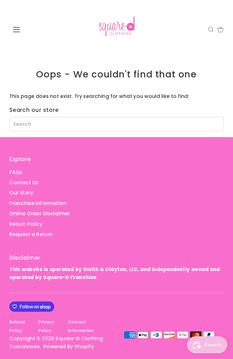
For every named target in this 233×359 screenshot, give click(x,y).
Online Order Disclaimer (39, 213)
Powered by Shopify (68, 346)
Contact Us (23, 182)
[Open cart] (220, 29)
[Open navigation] (35, 29)
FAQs (15, 172)
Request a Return (31, 234)
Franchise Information (37, 203)
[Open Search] (210, 29)
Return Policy (26, 224)
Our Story (21, 192)
